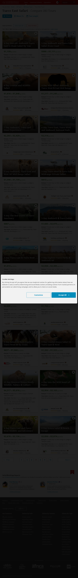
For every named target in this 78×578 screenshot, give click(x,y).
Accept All (62, 295)
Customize (38, 295)
